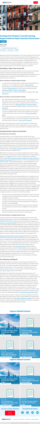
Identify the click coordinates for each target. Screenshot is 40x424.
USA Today (5, 108)
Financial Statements (35, 419)
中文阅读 (16, 49)
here (4, 270)
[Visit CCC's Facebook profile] (27, 412)
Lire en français (10, 49)
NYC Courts (22, 120)
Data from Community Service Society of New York (12, 236)
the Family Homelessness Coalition (23, 298)
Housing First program (20, 246)
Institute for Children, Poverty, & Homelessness (14, 90)
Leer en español (3, 49)
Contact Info (22, 419)
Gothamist (28, 120)
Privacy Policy (16, 419)
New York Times (29, 85)
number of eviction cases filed (20, 148)
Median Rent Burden (21, 104)
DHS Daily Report (12, 88)
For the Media (27, 419)
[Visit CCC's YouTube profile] (37, 412)
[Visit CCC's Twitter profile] (22, 412)
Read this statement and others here (29, 292)
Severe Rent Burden (31, 104)
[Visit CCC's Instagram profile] (32, 412)
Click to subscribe (10, 413)
